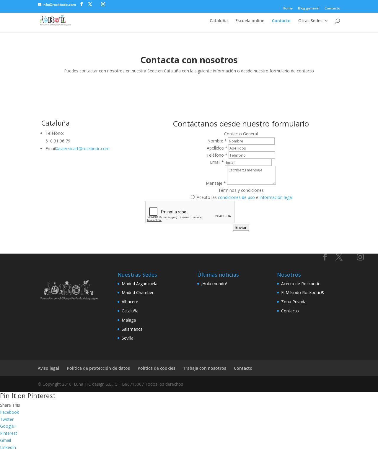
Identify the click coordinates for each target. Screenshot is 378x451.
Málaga (129, 320)
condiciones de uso (236, 197)
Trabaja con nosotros (204, 368)
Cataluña (219, 21)
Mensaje (216, 183)
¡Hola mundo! (214, 283)
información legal (276, 197)
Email (217, 162)
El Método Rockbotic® (303, 292)
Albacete (130, 301)
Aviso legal (48, 368)
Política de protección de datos (98, 368)
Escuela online (249, 21)
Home (288, 9)
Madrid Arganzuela (139, 283)
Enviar (241, 227)
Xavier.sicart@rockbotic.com (83, 148)
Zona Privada (294, 301)
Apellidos (217, 148)
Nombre (217, 141)
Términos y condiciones (241, 190)
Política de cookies (156, 368)
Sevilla (127, 338)
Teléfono (216, 155)
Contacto (332, 9)
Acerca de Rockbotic (300, 283)
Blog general (308, 9)
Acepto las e (244, 197)
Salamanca (132, 329)
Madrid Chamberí (138, 292)
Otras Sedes (310, 21)
